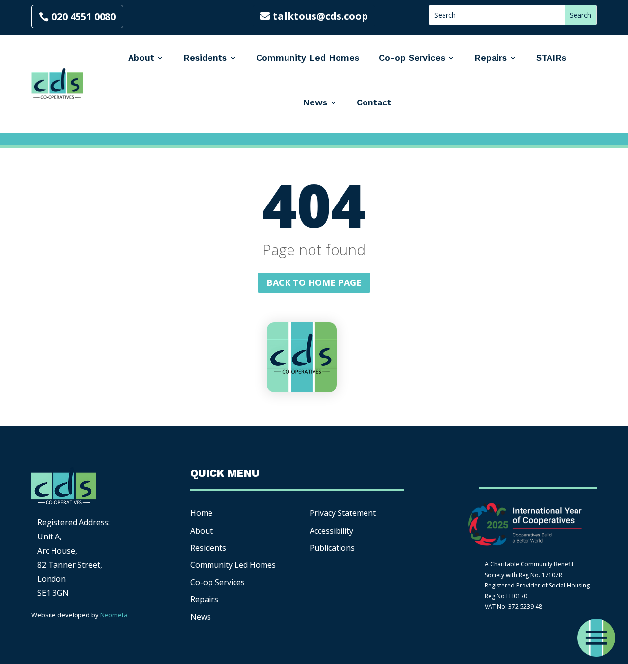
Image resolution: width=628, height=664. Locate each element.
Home (201, 513)
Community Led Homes (307, 57)
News (315, 102)
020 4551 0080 (84, 16)
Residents (205, 57)
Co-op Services (412, 57)
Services (217, 582)
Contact (374, 102)
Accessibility (332, 530)
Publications (332, 547)
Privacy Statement (343, 513)
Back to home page (314, 282)
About (141, 57)
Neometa (114, 615)
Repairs (490, 57)
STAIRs (551, 57)
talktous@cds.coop (320, 16)
